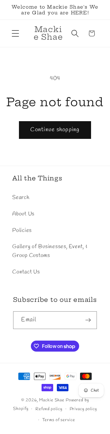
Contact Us (26, 272)
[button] (15, 33)
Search (21, 197)
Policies (22, 230)
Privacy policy (83, 409)
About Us (23, 214)
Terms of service (58, 420)
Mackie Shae (51, 400)
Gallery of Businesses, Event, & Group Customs (49, 251)
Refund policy (48, 409)
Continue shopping (54, 130)
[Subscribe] (88, 320)
